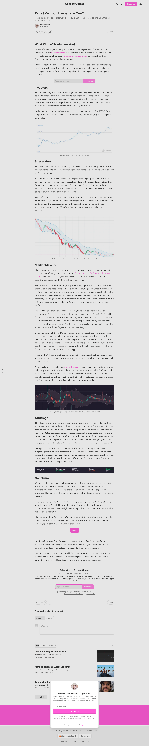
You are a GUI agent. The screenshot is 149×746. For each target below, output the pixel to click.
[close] (95, 684)
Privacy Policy (91, 719)
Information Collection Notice (73, 719)
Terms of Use (85, 716)
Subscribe (74, 711)
